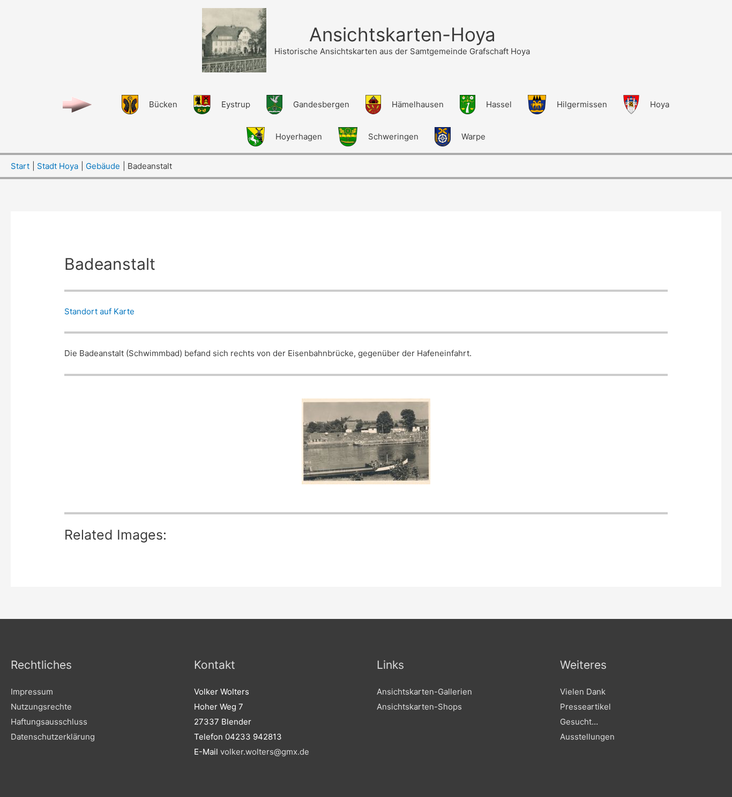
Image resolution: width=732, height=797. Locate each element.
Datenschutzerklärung (53, 737)
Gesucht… (579, 722)
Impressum (32, 692)
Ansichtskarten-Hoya (402, 34)
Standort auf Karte (99, 311)
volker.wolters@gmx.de (264, 752)
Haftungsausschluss (49, 722)
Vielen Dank (583, 692)
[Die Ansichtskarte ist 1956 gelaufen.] (366, 441)
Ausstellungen (587, 737)
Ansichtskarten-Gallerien (424, 692)
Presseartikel (585, 707)
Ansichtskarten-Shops (419, 707)
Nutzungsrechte (41, 707)
